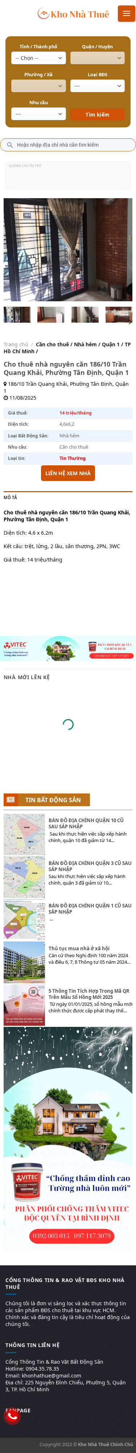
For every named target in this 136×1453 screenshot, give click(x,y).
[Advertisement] (68, 178)
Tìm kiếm (97, 104)
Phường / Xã (38, 75)
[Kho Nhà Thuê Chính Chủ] (73, 13)
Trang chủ (16, 344)
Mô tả (10, 497)
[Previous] (15, 249)
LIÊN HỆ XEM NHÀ (68, 473)
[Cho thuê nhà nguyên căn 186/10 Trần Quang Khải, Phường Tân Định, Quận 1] (17, 315)
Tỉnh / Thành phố (38, 47)
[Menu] (126, 13)
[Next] (120, 249)
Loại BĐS (97, 75)
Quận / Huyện (97, 47)
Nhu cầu (38, 102)
